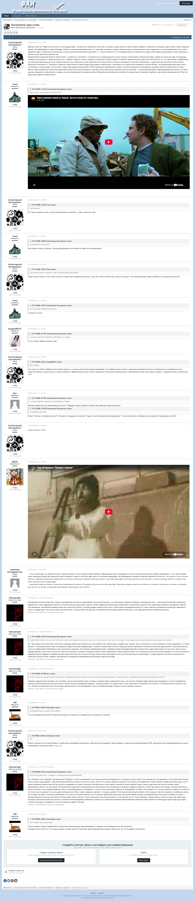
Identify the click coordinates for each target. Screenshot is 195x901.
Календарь (17, 16)
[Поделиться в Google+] (12, 880)
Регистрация (186, 3)
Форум (6, 16)
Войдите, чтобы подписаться (164, 25)
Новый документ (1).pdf (36, 430)
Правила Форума (31, 16)
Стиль (100, 893)
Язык (93, 893)
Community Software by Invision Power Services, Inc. (97, 898)
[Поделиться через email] (15, 880)
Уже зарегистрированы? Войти (165, 3)
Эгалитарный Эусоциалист (56, 89)
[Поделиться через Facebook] (5, 880)
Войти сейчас (143, 860)
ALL (48, 674)
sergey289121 (51, 362)
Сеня (48, 205)
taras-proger (50, 707)
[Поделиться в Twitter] (8, 880)
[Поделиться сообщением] (189, 42)
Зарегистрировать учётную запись (51, 860)
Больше (187, 20)
